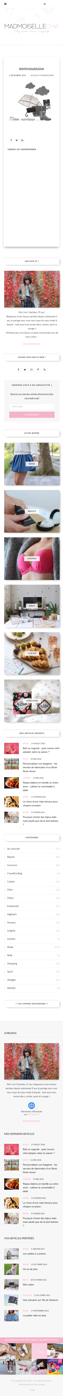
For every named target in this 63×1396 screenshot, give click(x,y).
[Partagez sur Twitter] (16, 140)
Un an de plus (30, 1269)
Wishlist (11, 988)
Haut (32, 1390)
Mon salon (28, 1284)
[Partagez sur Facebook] (10, 140)
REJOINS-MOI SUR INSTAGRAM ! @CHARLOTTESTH (31, 1340)
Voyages (11, 980)
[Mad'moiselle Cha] (31, 26)
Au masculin (13, 849)
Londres (11, 939)
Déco (25, 759)
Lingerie (11, 931)
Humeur (11, 923)
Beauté (10, 857)
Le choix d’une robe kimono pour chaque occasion (40, 803)
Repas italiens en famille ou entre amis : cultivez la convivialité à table (40, 786)
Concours (12, 865)
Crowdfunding (14, 873)
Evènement (13, 906)
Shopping (12, 964)
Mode (26, 743)
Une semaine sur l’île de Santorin (40, 1300)
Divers (10, 898)
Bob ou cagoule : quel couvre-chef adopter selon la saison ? (41, 750)
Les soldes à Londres (34, 1253)
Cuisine (27, 778)
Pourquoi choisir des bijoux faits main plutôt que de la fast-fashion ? (40, 821)
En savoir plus (31, 344)
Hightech (12, 914)
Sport (10, 972)
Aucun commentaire (42, 75)
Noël (9, 955)
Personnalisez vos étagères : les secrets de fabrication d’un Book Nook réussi (40, 767)
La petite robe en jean (34, 1315)
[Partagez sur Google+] (22, 140)
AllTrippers (33, 1114)
